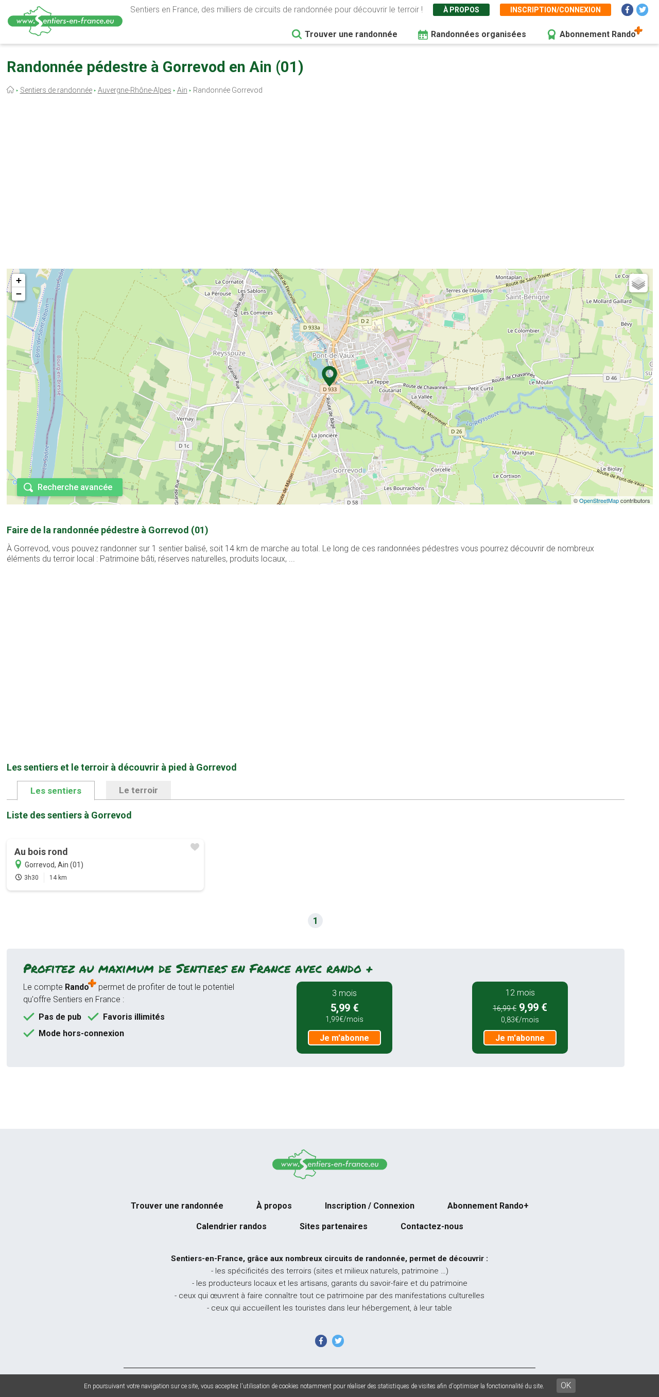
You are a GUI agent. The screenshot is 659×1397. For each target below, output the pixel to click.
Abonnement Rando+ (488, 1206)
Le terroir (138, 790)
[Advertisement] (329, 184)
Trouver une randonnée (351, 34)
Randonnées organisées (478, 34)
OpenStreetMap (599, 500)
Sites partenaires (334, 1226)
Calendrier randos (231, 1226)
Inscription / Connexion (369, 1206)
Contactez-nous (432, 1226)
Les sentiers (55, 790)
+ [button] (19, 280)
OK (566, 1385)
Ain (182, 90)
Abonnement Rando (598, 34)
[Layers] (638, 283)
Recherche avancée (75, 487)
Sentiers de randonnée (56, 90)
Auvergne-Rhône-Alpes (134, 90)
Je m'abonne (344, 1038)
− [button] (19, 293)
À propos (461, 10)
